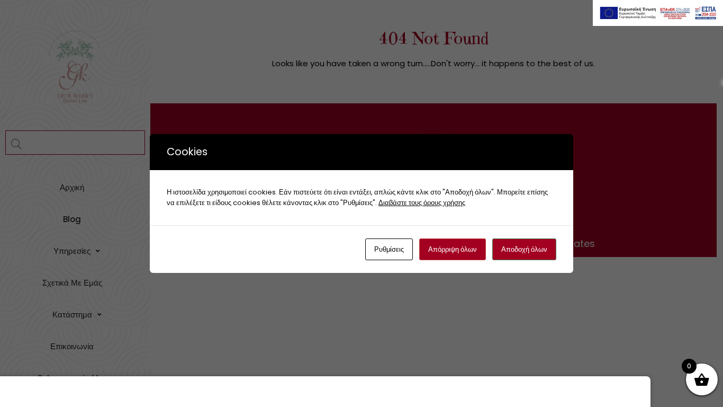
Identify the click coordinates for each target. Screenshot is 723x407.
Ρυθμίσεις (389, 249)
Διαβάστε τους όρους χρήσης (421, 203)
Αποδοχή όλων (524, 249)
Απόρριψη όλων (452, 249)
